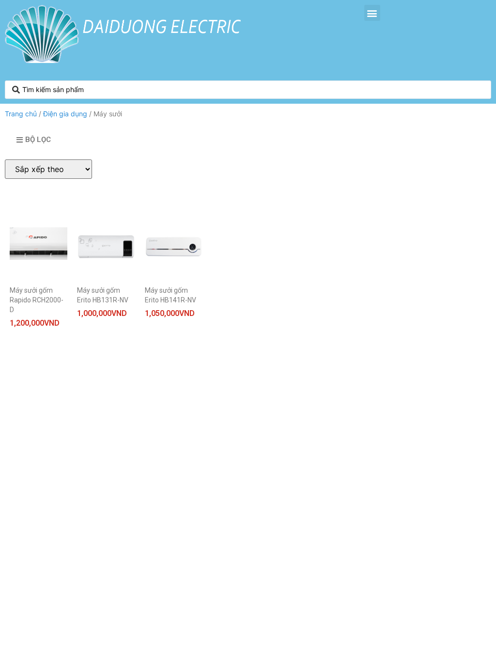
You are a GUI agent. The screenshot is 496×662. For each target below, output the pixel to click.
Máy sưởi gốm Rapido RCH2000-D (36, 300)
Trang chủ (21, 114)
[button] (372, 13)
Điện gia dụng (65, 114)
